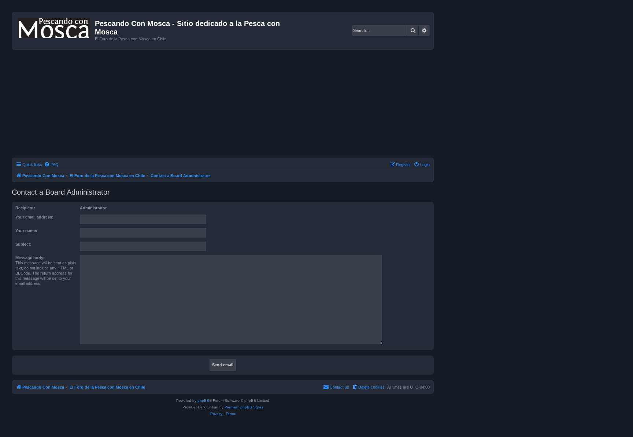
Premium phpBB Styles (244, 407)
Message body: (30, 258)
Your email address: (34, 217)
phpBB (203, 401)
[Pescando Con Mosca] (54, 26)
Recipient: (25, 208)
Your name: (26, 230)
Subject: (23, 244)
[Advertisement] (231, 105)
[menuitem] (51, 164)
